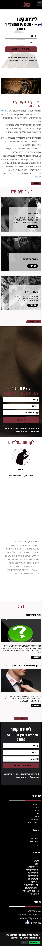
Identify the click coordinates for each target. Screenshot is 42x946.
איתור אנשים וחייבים (33, 879)
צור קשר (37, 816)
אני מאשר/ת (34, 942)
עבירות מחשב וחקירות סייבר (31, 891)
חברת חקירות (35, 804)
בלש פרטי (36, 861)
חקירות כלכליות (34, 839)
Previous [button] (37, 350)
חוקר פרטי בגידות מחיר (32, 870)
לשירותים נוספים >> (34, 322)
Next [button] (4, 350)
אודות (37, 807)
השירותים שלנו (21, 192)
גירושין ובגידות (35, 882)
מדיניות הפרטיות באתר (32, 822)
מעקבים (37, 864)
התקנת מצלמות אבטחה (32, 888)
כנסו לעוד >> (36, 183)
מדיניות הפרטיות (19, 429)
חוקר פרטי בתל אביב (33, 873)
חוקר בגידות (36, 845)
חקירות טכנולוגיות (34, 842)
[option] (21, 355)
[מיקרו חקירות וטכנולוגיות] (31, 5)
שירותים (37, 810)
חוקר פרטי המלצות (33, 876)
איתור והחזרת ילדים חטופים (31, 885)
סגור (24, 942)
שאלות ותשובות (34, 894)
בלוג (21, 606)
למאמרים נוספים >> (21, 718)
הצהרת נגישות (35, 819)
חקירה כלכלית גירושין (33, 867)
